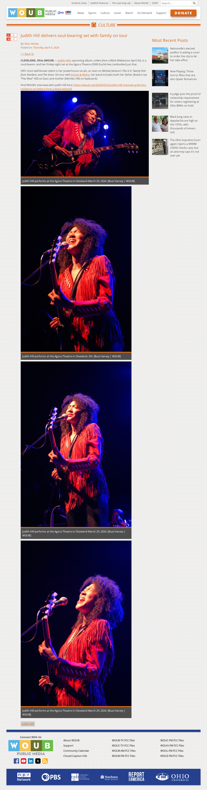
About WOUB (141, 3)
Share (8, 39)
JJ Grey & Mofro (80, 74)
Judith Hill (28, 724)
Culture (105, 13)
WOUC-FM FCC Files (172, 740)
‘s (64, 60)
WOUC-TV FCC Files (123, 745)
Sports (92, 13)
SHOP (155, 3)
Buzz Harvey (31, 43)
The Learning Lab (121, 3)
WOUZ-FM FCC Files (172, 756)
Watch (129, 13)
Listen (117, 13)
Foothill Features (99, 3)
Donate (183, 13)
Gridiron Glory (79, 3)
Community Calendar (76, 750)
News (80, 13)
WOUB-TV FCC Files (123, 740)
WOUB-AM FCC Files (124, 750)
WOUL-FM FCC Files (172, 750)
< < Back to (27, 54)
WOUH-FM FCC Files (172, 745)
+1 (8, 35)
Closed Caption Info (75, 756)
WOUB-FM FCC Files (123, 756)
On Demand (144, 13)
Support (161, 13)
